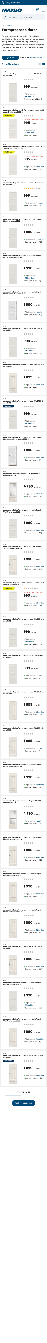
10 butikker (29, 132)
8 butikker (40, 494)
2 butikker (40, 1039)
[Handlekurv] (37, 9)
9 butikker (40, 530)
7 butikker (40, 784)
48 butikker (29, 423)
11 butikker (40, 203)
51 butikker (29, 351)
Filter (12, 57)
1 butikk (39, 312)
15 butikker (29, 642)
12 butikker (29, 1005)
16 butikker (29, 278)
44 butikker (29, 96)
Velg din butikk (13, 2)
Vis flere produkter (23, 1103)
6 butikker (40, 166)
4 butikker (40, 385)
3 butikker (40, 457)
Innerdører (8, 25)
